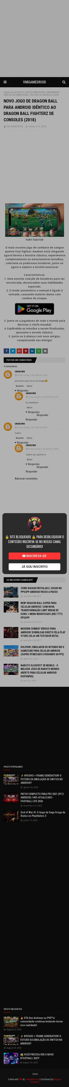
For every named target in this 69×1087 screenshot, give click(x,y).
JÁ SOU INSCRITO (34, 566)
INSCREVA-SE (36, 556)
